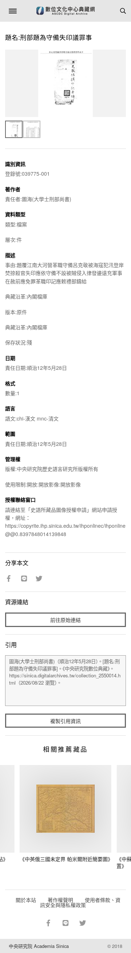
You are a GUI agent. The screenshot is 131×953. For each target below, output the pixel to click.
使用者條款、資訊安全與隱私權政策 (80, 902)
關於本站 (26, 899)
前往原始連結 (65, 619)
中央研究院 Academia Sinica (39, 945)
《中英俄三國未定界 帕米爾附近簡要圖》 (66, 858)
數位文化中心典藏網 (65, 11)
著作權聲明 (60, 899)
